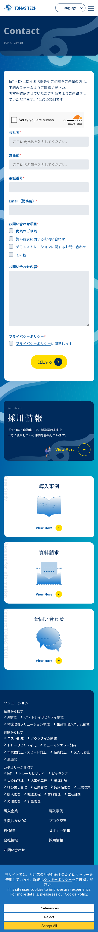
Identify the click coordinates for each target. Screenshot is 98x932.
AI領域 (12, 717)
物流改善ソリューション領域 (28, 724)
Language (69, 8)
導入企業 (11, 810)
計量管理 (33, 801)
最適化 (12, 759)
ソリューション (16, 702)
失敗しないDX (15, 820)
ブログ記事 (58, 820)
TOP (6, 43)
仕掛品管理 (15, 780)
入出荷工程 (39, 780)
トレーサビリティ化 (21, 745)
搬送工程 (33, 794)
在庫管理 (40, 787)
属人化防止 (82, 752)
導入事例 (56, 810)
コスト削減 (15, 738)
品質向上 (60, 752)
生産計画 (74, 794)
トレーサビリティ (31, 773)
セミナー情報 (59, 830)
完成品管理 (62, 787)
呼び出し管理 (17, 787)
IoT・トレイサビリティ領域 (44, 717)
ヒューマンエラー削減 (59, 745)
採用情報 (56, 839)
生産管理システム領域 (73, 724)
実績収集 (83, 787)
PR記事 (10, 830)
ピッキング (60, 773)
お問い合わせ (14, 849)
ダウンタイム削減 (44, 738)
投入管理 (13, 794)
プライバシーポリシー (33, 343)
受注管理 (60, 780)
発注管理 (13, 801)
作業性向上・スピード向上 (26, 752)
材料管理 (54, 794)
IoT (9, 773)
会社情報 (11, 839)
